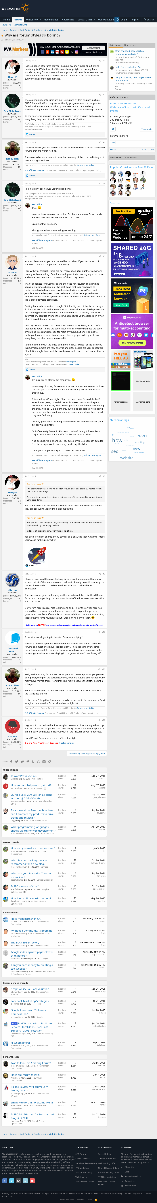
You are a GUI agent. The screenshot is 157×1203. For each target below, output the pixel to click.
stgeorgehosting (18, 801)
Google (39, 788)
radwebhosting (17, 1033)
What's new (32, 19)
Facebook (37, 1004)
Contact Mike (73, 364)
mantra (12, 736)
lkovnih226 (15, 901)
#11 (103, 669)
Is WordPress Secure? (24, 776)
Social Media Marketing (86, 1163)
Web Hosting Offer (106, 1163)
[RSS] (96, 1199)
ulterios (12, 589)
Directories (44, 945)
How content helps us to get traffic (32, 785)
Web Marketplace (107, 19)
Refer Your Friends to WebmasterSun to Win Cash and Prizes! (130, 107)
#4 (104, 183)
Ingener (102, 829)
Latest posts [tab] (115, 45)
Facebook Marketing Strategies (30, 1001)
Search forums (20, 24)
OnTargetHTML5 (73, 361)
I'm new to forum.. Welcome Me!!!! (32, 1102)
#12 (103, 720)
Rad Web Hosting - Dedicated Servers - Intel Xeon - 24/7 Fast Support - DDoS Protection (32, 1027)
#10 (103, 632)
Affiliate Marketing (83, 1172)
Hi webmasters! (20, 1042)
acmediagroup (17, 1093)
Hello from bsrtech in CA (25, 918)
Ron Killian (12, 158)
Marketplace (130, 1185)
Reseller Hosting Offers (108, 1172)
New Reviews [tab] (131, 157)
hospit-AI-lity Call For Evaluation (30, 989)
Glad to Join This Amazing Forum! (31, 1063)
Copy (113, 143)
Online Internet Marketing (127, 62)
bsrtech (14, 921)
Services (44, 867)
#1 (104, 60)
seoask (102, 921)
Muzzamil (101, 813)
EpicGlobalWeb (12, 111)
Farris (13, 933)
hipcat (102, 1077)
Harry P (7, 39)
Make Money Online (38, 820)
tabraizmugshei (17, 1066)
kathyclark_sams (98, 863)
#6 (104, 256)
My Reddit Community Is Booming (31, 930)
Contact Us (130, 1181)
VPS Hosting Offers (107, 1177)
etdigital (102, 788)
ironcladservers (17, 1045)
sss (104, 851)
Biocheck (101, 1117)
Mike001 (12, 272)
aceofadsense (17, 880)
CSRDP (102, 1105)
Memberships (51, 19)
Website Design (47, 833)
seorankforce (16, 788)
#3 (104, 142)
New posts (6, 24)
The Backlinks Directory (25, 942)
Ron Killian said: (34, 484)
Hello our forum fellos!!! (25, 1075)
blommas (15, 1004)
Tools (114, 149)
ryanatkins (101, 901)
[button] (40, 19)
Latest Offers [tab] (116, 157)
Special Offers (85, 19)
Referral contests (119, 97)
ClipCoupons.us (66, 743)
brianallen (15, 958)
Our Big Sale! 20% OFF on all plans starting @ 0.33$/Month (31, 796)
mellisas (101, 778)
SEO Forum (80, 1154)
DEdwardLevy (17, 992)
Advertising (68, 19)
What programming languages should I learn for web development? (33, 828)
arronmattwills (17, 1017)
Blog (127, 1171)
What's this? (148, 149)
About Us (129, 1167)
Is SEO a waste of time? (25, 886)
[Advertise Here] (143, 381)
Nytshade (101, 1003)
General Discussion (45, 880)
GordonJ (14, 779)
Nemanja (15, 1121)
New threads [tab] (130, 45)
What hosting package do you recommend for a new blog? (29, 862)
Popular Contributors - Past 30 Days (131, 167)
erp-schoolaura (98, 954)
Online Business (82, 1158)
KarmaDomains (98, 1089)
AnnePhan (15, 1078)
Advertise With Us (133, 1176)
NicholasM (100, 1045)
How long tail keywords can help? (31, 898)
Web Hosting (37, 779)
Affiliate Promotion (107, 1158)
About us (80, 1199)
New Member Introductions (127, 72)
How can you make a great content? (33, 848)
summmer (101, 1065)
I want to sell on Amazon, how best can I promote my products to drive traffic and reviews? (32, 814)
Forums (17, 19)
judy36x (102, 1013)
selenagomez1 (99, 889)
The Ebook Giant (12, 650)
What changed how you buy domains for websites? (129, 52)
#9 (104, 573)
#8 (104, 476)
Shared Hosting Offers (108, 1168)
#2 (104, 94)
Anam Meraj (16, 1105)
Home (6, 19)
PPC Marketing (82, 1168)
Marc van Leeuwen (19, 833)
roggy (13, 820)
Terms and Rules (67, 1199)
